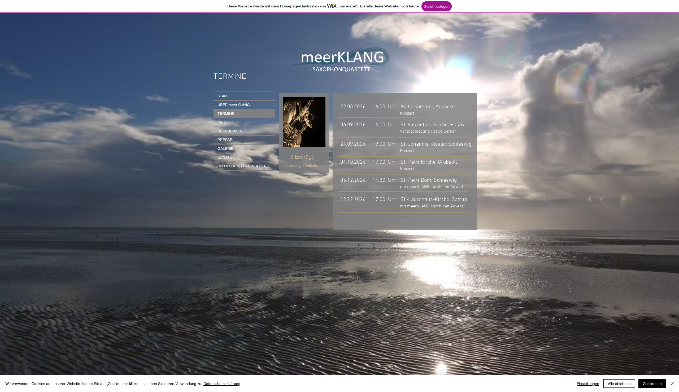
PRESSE (224, 140)
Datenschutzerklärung (221, 383)
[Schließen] (672, 383)
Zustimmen (652, 383)
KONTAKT (225, 157)
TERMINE (225, 113)
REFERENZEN (229, 131)
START (223, 96)
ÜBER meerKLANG (233, 105)
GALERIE (225, 148)
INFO (222, 122)
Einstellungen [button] (588, 383)
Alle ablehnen (619, 383)
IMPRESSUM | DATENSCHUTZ (243, 166)
